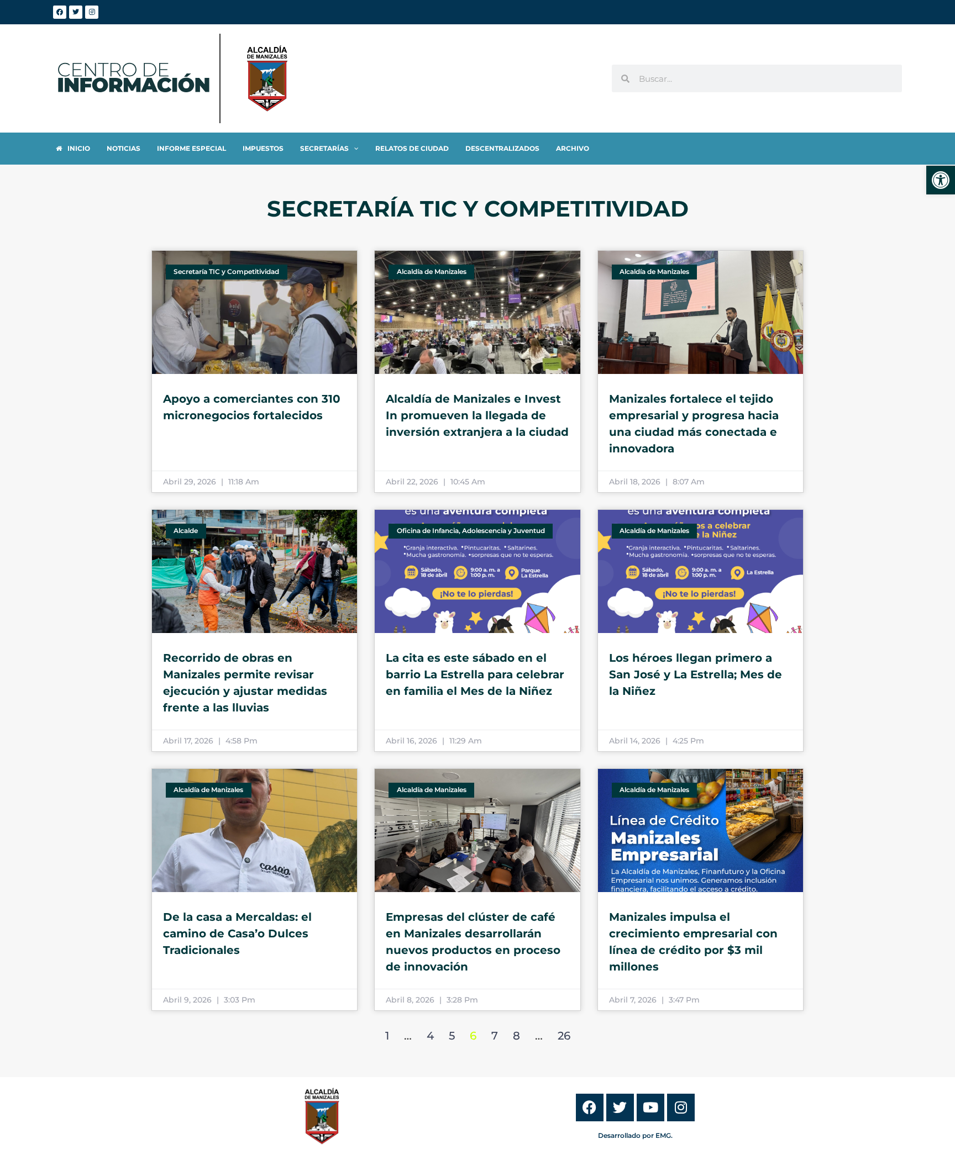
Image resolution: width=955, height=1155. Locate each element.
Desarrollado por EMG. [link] (635, 1135)
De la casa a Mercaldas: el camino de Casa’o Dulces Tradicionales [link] (237, 933)
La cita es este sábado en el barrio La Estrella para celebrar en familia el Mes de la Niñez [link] (475, 674)
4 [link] (430, 1035)
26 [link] (564, 1035)
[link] (940, 180)
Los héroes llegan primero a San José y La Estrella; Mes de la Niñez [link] (695, 674)
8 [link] (516, 1035)
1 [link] (387, 1035)
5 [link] (452, 1035)
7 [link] (494, 1035)
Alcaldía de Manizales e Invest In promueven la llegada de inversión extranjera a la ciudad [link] (477, 415)
